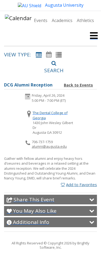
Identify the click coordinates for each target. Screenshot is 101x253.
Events (40, 20)
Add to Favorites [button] (81, 184)
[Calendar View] (48, 54)
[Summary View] (39, 54)
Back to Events (78, 85)
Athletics (85, 20)
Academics (62, 20)
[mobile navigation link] (93, 35)
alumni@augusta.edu (49, 146)
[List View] (59, 54)
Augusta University (63, 5)
